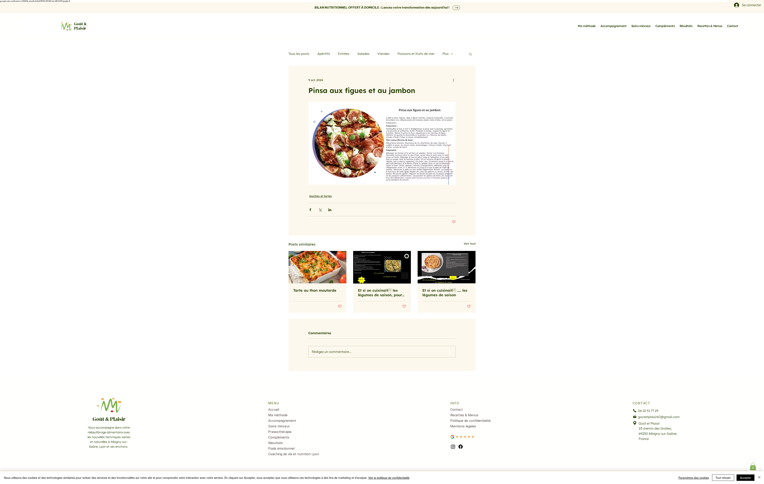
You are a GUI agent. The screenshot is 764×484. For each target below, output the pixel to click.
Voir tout (470, 243)
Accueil (273, 409)
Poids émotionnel (281, 448)
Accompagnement (282, 421)
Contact (456, 409)
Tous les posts (298, 54)
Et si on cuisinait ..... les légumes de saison (444, 292)
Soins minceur (279, 426)
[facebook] (460, 446)
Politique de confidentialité (470, 421)
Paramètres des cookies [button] (693, 478)
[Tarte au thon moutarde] (317, 267)
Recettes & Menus (464, 415)
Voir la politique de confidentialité (388, 478)
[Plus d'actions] (453, 80)
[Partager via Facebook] (310, 210)
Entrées (343, 54)
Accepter (745, 478)
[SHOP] (456, 8)
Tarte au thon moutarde (314, 290)
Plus (445, 54)
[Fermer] (759, 477)
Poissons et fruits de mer (416, 54)
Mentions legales (463, 426)
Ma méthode (277, 415)
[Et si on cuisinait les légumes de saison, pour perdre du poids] (382, 267)
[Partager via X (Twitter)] (320, 210)
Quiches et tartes (320, 196)
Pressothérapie (279, 432)
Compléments (278, 437)
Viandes (383, 54)
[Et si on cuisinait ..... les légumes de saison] (447, 267)
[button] (470, 53)
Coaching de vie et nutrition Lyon (290, 454)
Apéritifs (323, 54)
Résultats (275, 443)
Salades (363, 54)
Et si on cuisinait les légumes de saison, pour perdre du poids (380, 292)
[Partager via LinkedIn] (330, 210)
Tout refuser (723, 478)
